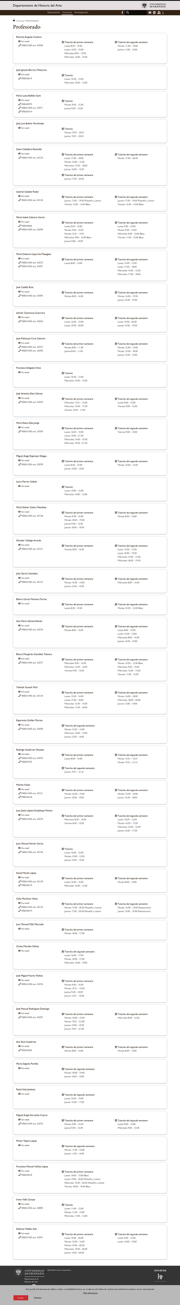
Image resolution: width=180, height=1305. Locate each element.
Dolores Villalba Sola (26, 1228)
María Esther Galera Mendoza (31, 507)
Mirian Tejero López (26, 1140)
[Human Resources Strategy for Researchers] (160, 1277)
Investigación (81, 12)
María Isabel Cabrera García (30, 217)
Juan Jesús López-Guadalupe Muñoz (34, 810)
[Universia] (160, 1270)
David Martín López (26, 872)
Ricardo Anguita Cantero (29, 36)
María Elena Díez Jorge (27, 422)
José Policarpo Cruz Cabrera (30, 338)
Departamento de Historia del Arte (37, 5)
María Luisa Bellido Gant (28, 95)
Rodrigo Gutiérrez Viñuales (30, 749)
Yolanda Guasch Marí (27, 687)
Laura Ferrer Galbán (26, 481)
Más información (90, 1293)
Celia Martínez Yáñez (27, 898)
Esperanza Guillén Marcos (29, 720)
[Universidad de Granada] (153, 5)
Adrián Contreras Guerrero (30, 312)
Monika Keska (23, 784)
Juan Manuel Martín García (29, 843)
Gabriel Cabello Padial (27, 191)
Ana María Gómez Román (29, 621)
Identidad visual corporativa (59, 1270)
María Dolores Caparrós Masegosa (33, 254)
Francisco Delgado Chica (28, 367)
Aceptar (21, 1298)
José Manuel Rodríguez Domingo (32, 1008)
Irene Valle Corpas (25, 1199)
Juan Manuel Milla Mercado (29, 924)
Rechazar (38, 1298)
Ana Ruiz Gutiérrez (26, 1041)
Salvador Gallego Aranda (28, 540)
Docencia (67, 12)
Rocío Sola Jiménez (25, 1089)
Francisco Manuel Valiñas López (32, 1166)
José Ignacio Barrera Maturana (31, 69)
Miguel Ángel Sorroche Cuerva (31, 1115)
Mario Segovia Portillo (27, 1063)
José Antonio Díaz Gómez (29, 393)
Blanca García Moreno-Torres (31, 599)
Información (53, 12)
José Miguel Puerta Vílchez (29, 975)
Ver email (25, 41)
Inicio (14, 21)
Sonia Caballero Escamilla (29, 149)
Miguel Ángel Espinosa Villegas (31, 456)
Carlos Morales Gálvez (27, 946)
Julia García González (27, 573)
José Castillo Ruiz (24, 287)
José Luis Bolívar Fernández (30, 123)
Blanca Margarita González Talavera (34, 654)
